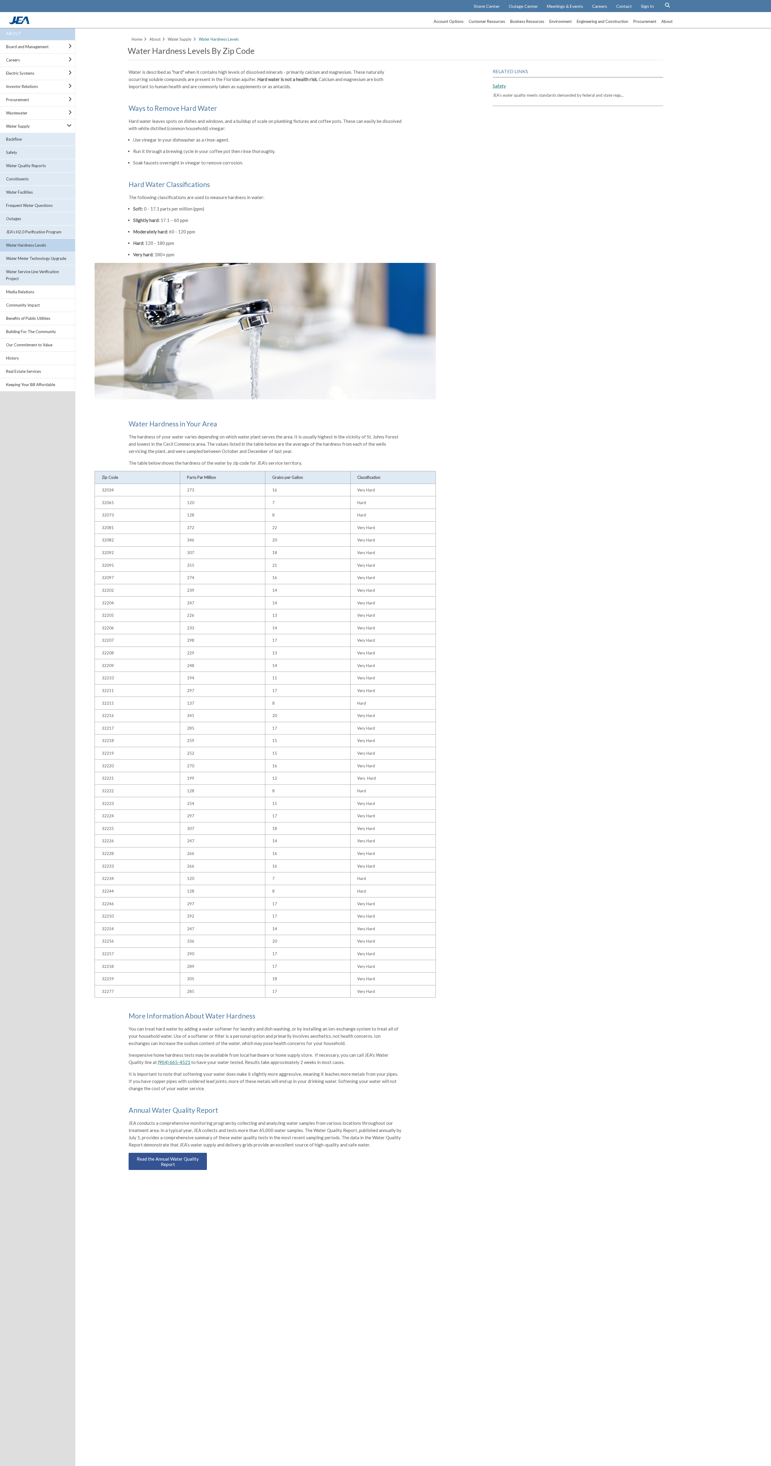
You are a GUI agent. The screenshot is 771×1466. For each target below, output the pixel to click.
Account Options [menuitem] (449, 21)
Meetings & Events (565, 6)
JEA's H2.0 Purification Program (33, 231)
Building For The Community (31, 331)
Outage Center (523, 6)
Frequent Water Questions (29, 205)
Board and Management (27, 46)
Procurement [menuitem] (644, 21)
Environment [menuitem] (560, 21)
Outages (13, 218)
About (13, 33)
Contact (624, 6)
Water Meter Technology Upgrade (36, 258)
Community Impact (23, 305)
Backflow (14, 139)
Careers (599, 6)
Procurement (17, 99)
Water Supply (18, 126)
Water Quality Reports (26, 165)
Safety (11, 152)
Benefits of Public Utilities (28, 318)
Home (137, 39)
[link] (20, 22)
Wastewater (16, 113)
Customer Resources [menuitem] (487, 21)
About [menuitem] (667, 21)
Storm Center (487, 6)
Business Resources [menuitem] (527, 21)
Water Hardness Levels (26, 245)
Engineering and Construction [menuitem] (602, 21)
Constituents (17, 178)
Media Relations (20, 291)
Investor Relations (22, 86)
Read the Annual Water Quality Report (168, 1161)
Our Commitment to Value (29, 344)
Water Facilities (19, 192)
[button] (667, 5)
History (12, 358)
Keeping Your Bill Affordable (30, 384)
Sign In (647, 6)
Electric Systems (20, 73)
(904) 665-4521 (174, 1062)
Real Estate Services (23, 371)
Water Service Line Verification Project (32, 275)
